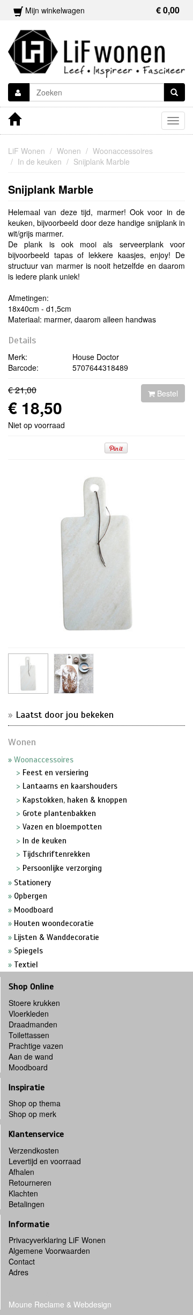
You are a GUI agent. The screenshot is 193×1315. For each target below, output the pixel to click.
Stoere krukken (34, 1002)
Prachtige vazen (36, 1045)
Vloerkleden (29, 1013)
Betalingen (26, 1204)
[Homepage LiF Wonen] (96, 50)
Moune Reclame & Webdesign (60, 1304)
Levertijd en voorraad (45, 1161)
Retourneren (30, 1182)
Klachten (23, 1193)
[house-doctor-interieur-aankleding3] (74, 673)
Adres (18, 1272)
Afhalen (21, 1171)
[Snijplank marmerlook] (28, 673)
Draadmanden (33, 1024)
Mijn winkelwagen (101, 10)
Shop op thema (35, 1103)
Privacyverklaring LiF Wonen (57, 1240)
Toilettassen (29, 1035)
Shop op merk (32, 1113)
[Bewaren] (19, 92)
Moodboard (28, 1067)
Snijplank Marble (50, 189)
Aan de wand (31, 1056)
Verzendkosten (34, 1150)
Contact (22, 1261)
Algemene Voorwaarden (49, 1250)
